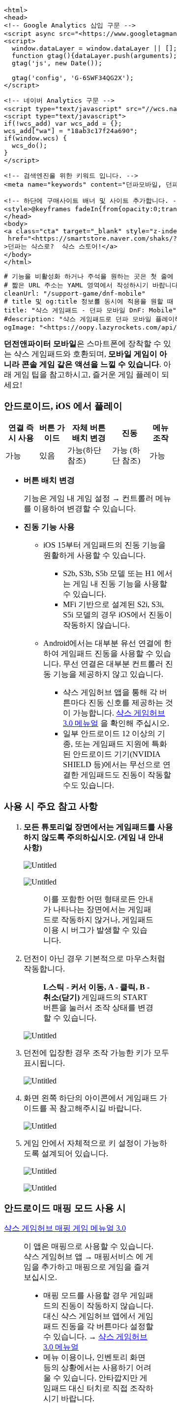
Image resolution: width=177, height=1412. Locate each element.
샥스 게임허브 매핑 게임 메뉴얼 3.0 (65, 1228)
